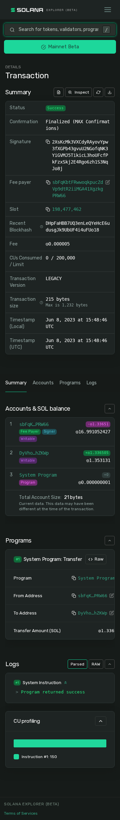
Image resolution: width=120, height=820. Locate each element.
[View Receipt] (59, 92)
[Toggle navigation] (107, 9)
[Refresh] (98, 92)
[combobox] (58, 29)
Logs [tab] (92, 383)
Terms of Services (21, 813)
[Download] (110, 92)
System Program (96, 578)
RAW (96, 664)
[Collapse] (110, 408)
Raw (99, 559)
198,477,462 (66, 209)
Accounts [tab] (43, 383)
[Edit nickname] (107, 182)
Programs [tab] (70, 383)
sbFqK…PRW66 (92, 595)
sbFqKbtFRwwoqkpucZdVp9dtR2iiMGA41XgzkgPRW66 (77, 189)
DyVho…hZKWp (92, 613)
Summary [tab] (16, 383)
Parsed (77, 664)
